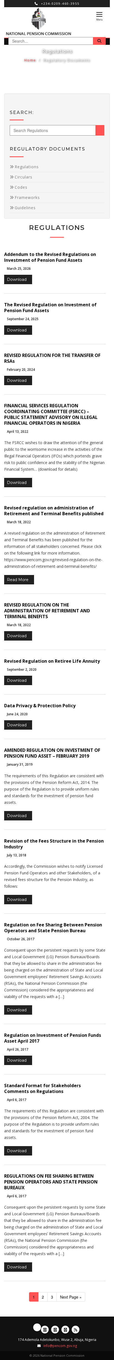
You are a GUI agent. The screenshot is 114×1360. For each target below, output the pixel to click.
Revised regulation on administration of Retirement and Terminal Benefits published (53, 511)
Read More (17, 579)
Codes (21, 187)
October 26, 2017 (20, 939)
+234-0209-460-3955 (59, 3)
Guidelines (25, 207)
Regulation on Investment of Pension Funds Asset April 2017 (52, 1038)
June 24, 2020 (17, 714)
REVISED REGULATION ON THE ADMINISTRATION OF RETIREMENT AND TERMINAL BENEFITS (47, 611)
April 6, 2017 (16, 1099)
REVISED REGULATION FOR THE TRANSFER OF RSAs (52, 358)
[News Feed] (75, 1329)
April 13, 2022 (17, 431)
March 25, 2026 (19, 268)
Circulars (23, 177)
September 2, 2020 (22, 669)
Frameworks (27, 197)
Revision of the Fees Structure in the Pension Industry (54, 844)
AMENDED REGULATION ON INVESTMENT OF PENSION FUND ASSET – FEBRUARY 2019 (52, 753)
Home (30, 60)
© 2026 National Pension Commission (57, 1355)
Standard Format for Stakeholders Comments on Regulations (42, 1088)
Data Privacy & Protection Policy (40, 706)
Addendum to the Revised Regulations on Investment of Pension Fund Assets (50, 257)
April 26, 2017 (17, 1049)
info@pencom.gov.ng (60, 1345)
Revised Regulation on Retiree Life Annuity (52, 661)
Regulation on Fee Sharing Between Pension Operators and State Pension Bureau (53, 928)
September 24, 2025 (22, 319)
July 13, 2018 (16, 855)
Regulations (27, 166)
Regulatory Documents (66, 60)
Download (17, 279)
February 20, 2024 (21, 369)
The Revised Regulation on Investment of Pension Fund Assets (50, 308)
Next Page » (71, 1297)
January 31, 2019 (20, 764)
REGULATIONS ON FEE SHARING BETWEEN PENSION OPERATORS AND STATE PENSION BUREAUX (51, 1182)
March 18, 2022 (19, 522)
